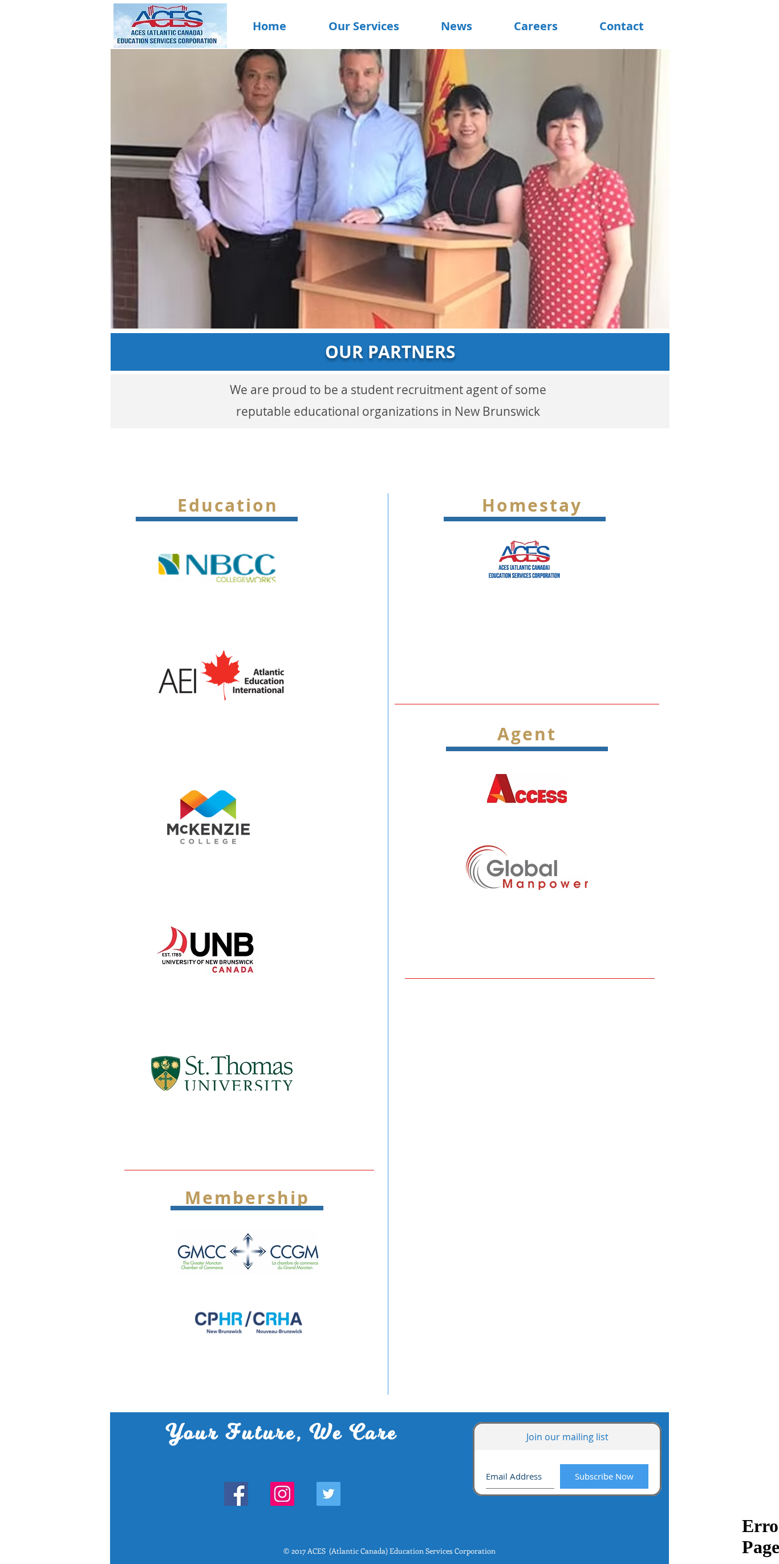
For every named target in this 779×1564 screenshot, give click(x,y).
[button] (420, 189)
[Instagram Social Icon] (282, 1494)
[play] (642, 58)
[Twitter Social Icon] (328, 1494)
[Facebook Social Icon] (236, 1494)
